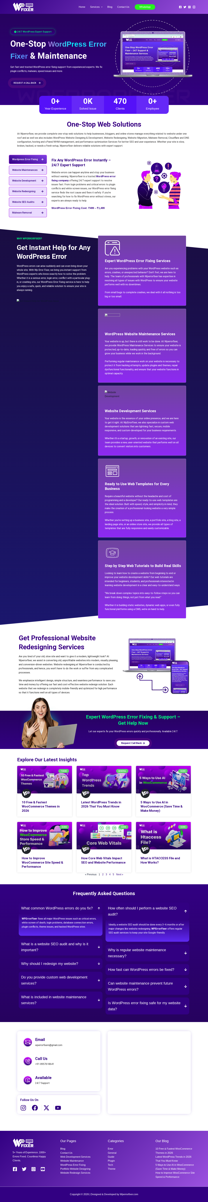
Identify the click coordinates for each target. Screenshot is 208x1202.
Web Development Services (75, 1157)
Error (110, 1148)
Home (82, 7)
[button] (101, 7)
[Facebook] (180, 7)
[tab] (28, 159)
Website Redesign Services (75, 1173)
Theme (111, 1169)
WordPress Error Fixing (73, 1165)
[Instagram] (189, 7)
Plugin (111, 1160)
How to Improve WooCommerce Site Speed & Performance (42, 862)
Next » (119, 874)
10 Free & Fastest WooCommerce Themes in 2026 (41, 806)
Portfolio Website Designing (75, 1169)
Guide (111, 1157)
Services (95, 7)
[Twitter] (184, 7)
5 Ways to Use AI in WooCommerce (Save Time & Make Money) (162, 806)
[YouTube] (194, 7)
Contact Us (123, 7)
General (112, 1153)
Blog (109, 7)
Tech (110, 1165)
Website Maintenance (72, 1160)
